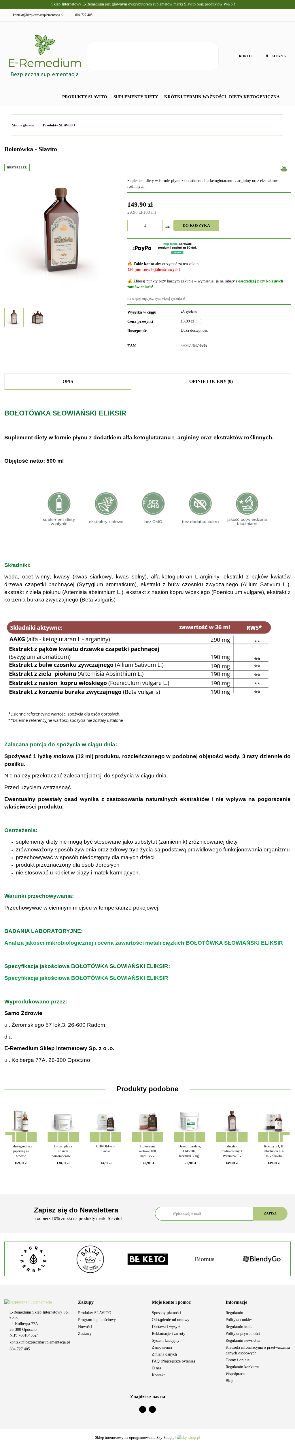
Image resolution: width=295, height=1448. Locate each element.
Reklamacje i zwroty (168, 1333)
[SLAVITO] (284, 168)
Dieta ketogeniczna (255, 96)
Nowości (85, 1326)
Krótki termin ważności (195, 96)
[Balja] (33, 1259)
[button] (110, 1302)
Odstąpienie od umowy (170, 1320)
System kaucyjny (165, 1340)
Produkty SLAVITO (85, 96)
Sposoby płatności (166, 1313)
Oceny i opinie (237, 1360)
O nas (156, 1368)
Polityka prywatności (243, 1333)
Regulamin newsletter (243, 1340)
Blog (229, 1381)
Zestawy (85, 1333)
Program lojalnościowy (97, 1320)
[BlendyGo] (204, 1259)
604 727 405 (20, 1349)
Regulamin (234, 1313)
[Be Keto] (90, 1259)
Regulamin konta (239, 1326)
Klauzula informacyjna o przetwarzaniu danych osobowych (258, 1350)
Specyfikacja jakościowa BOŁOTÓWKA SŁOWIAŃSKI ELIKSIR (86, 978)
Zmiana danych (164, 1354)
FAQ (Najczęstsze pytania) (173, 1361)
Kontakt (158, 1375)
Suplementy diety (136, 96)
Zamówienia (162, 1347)
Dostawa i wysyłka (167, 1326)
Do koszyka (196, 225)
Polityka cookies (239, 1320)
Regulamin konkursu (242, 1367)
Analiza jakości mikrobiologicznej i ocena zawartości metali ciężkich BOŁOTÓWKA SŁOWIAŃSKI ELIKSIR (143, 943)
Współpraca (235, 1374)
